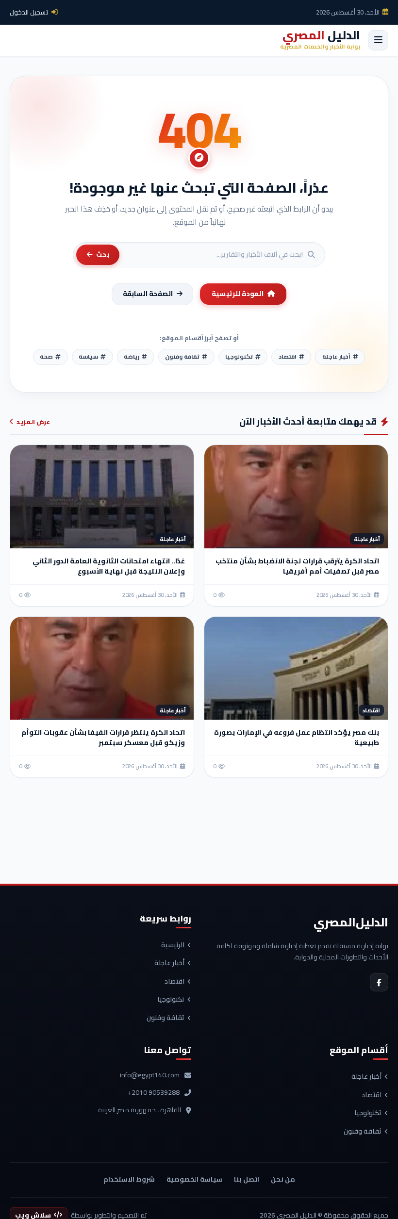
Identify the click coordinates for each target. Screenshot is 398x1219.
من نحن (283, 1179)
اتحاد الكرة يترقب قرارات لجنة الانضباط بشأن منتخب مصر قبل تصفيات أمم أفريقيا (297, 566)
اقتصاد (174, 982)
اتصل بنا (246, 1179)
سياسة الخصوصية (194, 1179)
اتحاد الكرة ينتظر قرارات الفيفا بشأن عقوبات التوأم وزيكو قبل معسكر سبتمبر (103, 737)
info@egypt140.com (150, 1075)
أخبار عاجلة (169, 963)
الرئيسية (172, 945)
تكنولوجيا (170, 999)
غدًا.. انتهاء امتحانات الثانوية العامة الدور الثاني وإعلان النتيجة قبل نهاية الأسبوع (109, 566)
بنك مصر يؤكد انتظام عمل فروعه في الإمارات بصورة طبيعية (296, 737)
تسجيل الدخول (29, 12)
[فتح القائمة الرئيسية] (378, 40)
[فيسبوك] (379, 982)
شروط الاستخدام (129, 1179)
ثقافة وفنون (165, 1018)
